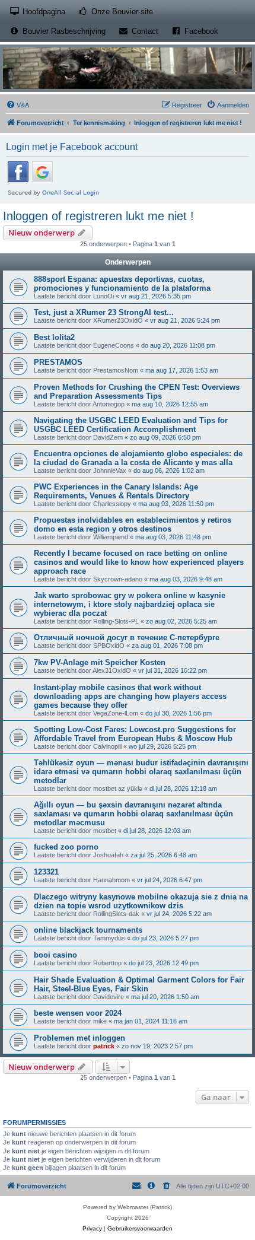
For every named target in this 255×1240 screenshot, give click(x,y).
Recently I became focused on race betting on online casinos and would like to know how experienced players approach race (139, 562)
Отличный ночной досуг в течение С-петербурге (126, 637)
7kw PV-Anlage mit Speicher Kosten (99, 662)
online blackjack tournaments (88, 930)
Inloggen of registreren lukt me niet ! (98, 215)
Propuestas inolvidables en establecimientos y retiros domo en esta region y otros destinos (132, 524)
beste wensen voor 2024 (78, 1013)
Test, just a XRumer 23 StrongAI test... (104, 312)
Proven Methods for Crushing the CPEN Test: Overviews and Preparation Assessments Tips (137, 391)
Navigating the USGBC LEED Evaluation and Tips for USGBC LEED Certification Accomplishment (131, 425)
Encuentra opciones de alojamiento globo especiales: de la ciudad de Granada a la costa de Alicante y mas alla (138, 458)
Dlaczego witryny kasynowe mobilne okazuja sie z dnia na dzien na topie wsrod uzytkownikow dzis (141, 901)
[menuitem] (17, 105)
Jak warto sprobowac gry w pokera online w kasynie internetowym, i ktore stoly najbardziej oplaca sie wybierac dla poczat (129, 604)
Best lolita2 (54, 337)
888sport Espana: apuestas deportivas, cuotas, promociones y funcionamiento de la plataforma (122, 283)
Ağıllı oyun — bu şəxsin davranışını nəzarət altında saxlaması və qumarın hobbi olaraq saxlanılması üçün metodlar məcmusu (133, 813)
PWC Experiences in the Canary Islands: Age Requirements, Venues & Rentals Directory (116, 491)
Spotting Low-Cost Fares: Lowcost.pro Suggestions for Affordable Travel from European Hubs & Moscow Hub (135, 734)
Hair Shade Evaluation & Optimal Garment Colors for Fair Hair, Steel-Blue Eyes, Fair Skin (139, 984)
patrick (103, 1046)
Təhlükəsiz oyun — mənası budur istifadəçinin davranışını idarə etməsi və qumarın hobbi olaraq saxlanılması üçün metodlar (141, 771)
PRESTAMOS (58, 362)
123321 (46, 871)
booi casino (55, 954)
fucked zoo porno (66, 846)
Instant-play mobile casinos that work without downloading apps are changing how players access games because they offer (130, 696)
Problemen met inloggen (79, 1038)
